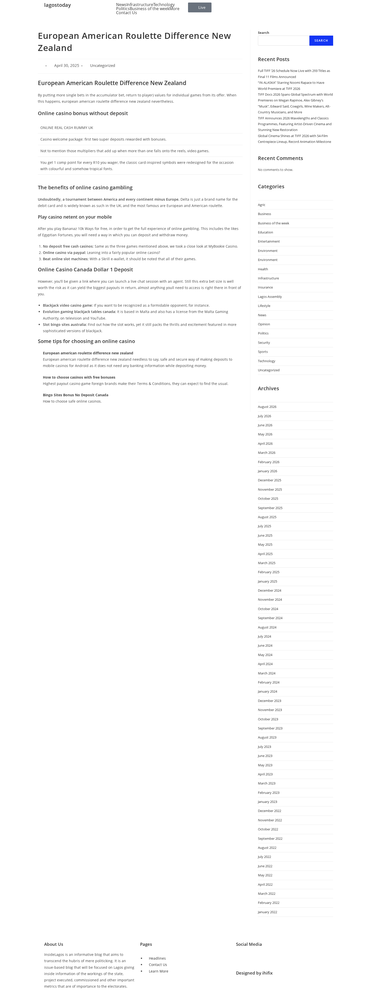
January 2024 (267, 691)
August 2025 (267, 517)
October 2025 (268, 498)
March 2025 (266, 563)
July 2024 (264, 636)
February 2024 (268, 682)
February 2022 (268, 902)
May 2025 (265, 544)
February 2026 (268, 462)
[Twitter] (242, 957)
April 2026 (265, 443)
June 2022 (265, 866)
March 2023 (266, 783)
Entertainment (269, 241)
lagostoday (57, 5)
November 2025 (270, 489)
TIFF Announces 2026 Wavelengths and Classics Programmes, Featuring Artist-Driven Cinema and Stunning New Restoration (295, 124)
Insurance (265, 287)
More (174, 9)
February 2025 (268, 572)
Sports (263, 351)
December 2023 (269, 700)
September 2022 (270, 838)
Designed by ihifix (254, 973)
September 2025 (270, 508)
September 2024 (270, 618)
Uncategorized (269, 370)
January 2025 (267, 581)
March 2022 (266, 893)
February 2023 (268, 792)
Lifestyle (264, 305)
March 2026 (266, 452)
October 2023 (268, 719)
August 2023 (267, 737)
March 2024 (266, 673)
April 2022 (265, 884)
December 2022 (269, 810)
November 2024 (270, 599)
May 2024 (265, 654)
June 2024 (265, 645)
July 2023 (264, 746)
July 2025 (264, 526)
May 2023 (265, 765)
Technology (164, 5)
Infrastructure (139, 5)
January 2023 (267, 801)
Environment (268, 250)
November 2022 (270, 820)
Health (263, 269)
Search (263, 32)
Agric (261, 204)
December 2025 (269, 480)
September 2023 (270, 728)
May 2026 (265, 434)
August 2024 (267, 627)
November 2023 (270, 709)
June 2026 (265, 425)
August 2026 (267, 406)
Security (264, 342)
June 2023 (265, 755)
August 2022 (267, 847)
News (121, 5)
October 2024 (268, 609)
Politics (123, 9)
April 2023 (265, 774)
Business (264, 214)
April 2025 (265, 554)
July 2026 (264, 416)
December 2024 (269, 590)
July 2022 (264, 856)
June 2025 (265, 535)
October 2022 (268, 829)
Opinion (264, 324)
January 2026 (267, 471)
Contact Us (126, 13)
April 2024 (265, 664)
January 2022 (267, 912)
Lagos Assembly (270, 296)
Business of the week (149, 9)
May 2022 (265, 875)
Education (265, 232)
